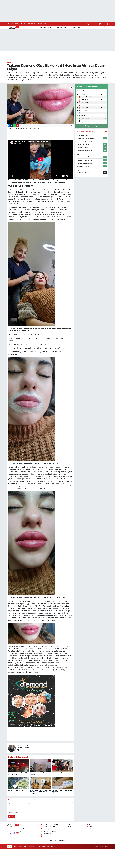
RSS (10, 846)
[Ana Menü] (107, 27)
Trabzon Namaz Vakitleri (50, 828)
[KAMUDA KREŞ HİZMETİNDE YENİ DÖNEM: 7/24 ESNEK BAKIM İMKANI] (40, 783)
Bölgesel (91, 826)
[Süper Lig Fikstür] (106, 131)
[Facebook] (8, 832)
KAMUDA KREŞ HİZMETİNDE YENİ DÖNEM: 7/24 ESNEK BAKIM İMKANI (40, 792)
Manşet (78, 27)
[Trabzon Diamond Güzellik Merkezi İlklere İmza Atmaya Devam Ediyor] (40, 104)
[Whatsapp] (19, 832)
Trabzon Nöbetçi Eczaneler (50, 824)
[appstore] (53, 840)
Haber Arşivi (46, 836)
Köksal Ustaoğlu (13, 128)
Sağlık (73, 27)
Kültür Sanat (71, 828)
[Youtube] (17, 832)
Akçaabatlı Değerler (46, 27)
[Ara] (104, 27)
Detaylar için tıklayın (91, 126)
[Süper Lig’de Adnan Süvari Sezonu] (40, 765)
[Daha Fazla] (17, 125)
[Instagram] (14, 832)
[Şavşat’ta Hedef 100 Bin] (18, 783)
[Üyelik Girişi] (107, 24)
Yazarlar (42, 23)
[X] (11, 832)
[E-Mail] (18, 750)
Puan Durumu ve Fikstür (49, 831)
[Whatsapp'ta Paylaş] (14, 125)
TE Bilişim (105, 846)
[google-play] (61, 840)
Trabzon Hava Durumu (49, 826)
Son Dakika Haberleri (48, 835)
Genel (57, 27)
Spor (61, 27)
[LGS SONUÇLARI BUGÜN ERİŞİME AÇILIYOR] (62, 783)
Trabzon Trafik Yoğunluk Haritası (52, 829)
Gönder (11, 816)
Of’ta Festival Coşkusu (59, 772)
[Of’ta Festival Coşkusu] (62, 765)
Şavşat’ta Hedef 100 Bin (15, 790)
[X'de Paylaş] (11, 125)
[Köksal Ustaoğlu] (12, 748)
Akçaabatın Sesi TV (28, 23)
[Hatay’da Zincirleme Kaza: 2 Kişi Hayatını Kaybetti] (18, 765)
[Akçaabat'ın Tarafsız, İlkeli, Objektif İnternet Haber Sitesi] (13, 27)
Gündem (67, 27)
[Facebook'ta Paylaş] (9, 125)
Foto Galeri (14, 23)
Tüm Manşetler (47, 833)
